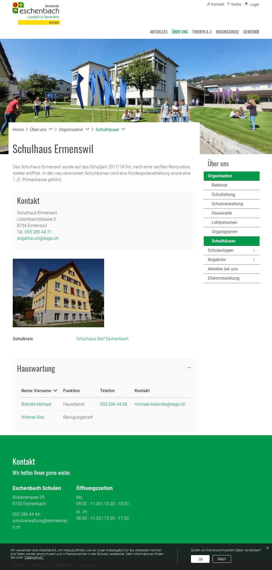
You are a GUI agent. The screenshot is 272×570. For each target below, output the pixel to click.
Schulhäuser (224, 242)
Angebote (217, 259)
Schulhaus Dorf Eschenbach (102, 338)
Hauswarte (222, 213)
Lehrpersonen (224, 222)
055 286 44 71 (38, 231)
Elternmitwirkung (223, 278)
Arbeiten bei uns (223, 268)
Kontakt (142, 390)
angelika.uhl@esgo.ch (37, 238)
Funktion (71, 390)
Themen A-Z (202, 31)
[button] (41, 129)
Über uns (180, 31)
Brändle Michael (36, 404)
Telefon (107, 390)
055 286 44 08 (113, 404)
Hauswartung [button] (36, 368)
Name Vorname (36, 390)
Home (18, 129)
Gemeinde (251, 31)
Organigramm (225, 231)
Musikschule (227, 31)
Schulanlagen (220, 250)
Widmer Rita (32, 417)
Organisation (220, 175)
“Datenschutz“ (34, 557)
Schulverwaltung (227, 203)
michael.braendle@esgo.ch (160, 404)
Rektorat (219, 185)
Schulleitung (223, 194)
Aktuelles (159, 31)
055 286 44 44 (26, 514)
